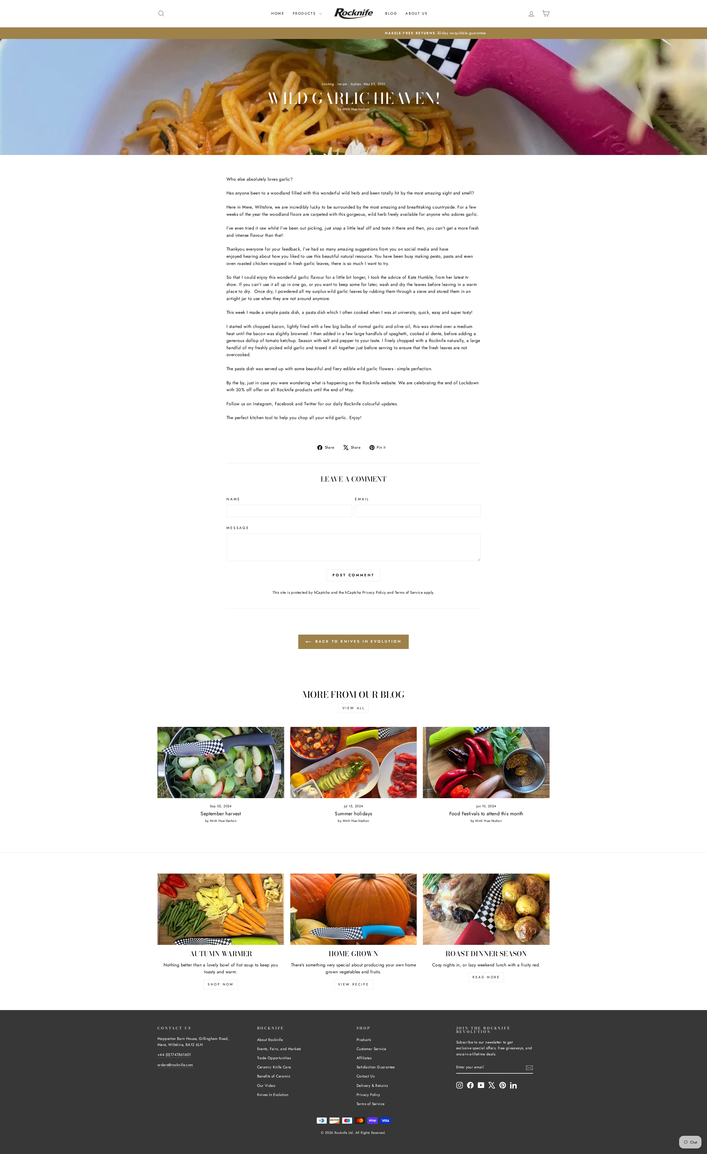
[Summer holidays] (353, 762)
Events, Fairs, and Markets (279, 1049)
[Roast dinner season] (486, 909)
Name (233, 499)
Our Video (266, 1085)
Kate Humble (420, 277)
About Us (416, 13)
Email (362, 499)
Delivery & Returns (372, 1085)
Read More (486, 977)
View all (353, 708)
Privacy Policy (374, 592)
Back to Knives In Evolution (357, 641)
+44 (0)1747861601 (174, 1054)
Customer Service (371, 1049)
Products (305, 13)
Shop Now (221, 984)
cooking (328, 84)
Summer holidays (353, 813)
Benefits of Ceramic (274, 1076)
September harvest (221, 813)
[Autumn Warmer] (220, 909)
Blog (391, 13)
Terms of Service (409, 592)
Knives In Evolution (273, 1094)
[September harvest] (220, 762)
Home (277, 13)
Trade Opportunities (274, 1058)
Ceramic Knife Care (274, 1067)
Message (237, 527)
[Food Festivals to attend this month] (486, 762)
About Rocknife (270, 1039)
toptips (356, 84)
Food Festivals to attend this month (486, 813)
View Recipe (353, 984)
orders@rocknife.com (175, 1065)
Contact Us (365, 1076)
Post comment (353, 575)
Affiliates (364, 1058)
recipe (342, 84)
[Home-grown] (353, 909)
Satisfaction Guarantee (376, 1067)
